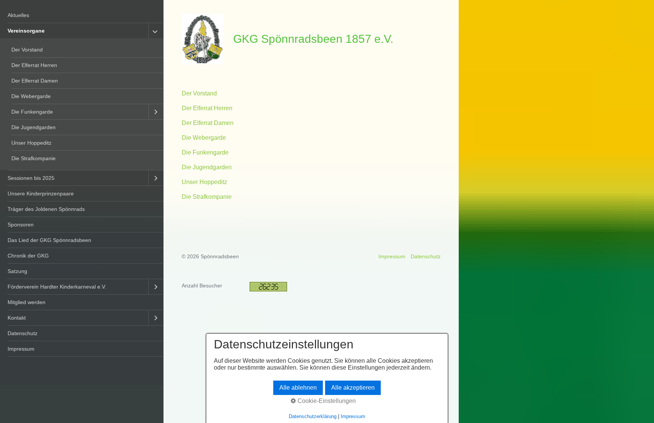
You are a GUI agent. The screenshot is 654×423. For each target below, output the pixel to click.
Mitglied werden (26, 302)
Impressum (21, 349)
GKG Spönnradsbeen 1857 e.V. (313, 38)
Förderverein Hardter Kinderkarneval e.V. (57, 287)
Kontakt (17, 318)
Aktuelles (18, 15)
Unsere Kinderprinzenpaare (41, 193)
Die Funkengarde (32, 112)
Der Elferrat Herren (34, 65)
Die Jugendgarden (33, 127)
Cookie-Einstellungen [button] (326, 401)
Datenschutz (22, 333)
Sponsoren (21, 225)
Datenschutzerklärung (312, 416)
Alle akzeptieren (353, 387)
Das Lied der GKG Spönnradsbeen (49, 240)
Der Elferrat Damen (34, 81)
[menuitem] (82, 15)
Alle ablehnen (298, 387)
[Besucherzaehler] (268, 290)
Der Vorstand (27, 50)
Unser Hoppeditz (31, 143)
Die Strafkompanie (33, 158)
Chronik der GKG (28, 256)
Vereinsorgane (26, 31)
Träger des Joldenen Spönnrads (46, 209)
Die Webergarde (31, 96)
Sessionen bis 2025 (31, 178)
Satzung (17, 271)
